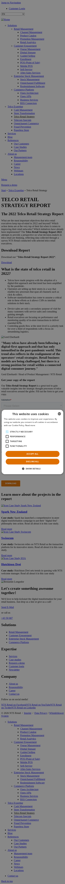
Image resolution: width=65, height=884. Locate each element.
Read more (30, 425)
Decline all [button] (32, 461)
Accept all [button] (32, 454)
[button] (32, 468)
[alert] (32, 442)
